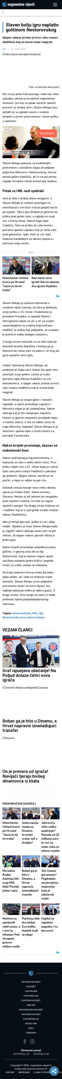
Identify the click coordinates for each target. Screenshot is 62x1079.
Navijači (31, 1005)
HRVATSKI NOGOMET (31, 982)
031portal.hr (21, 1054)
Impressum (24, 1072)
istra (23, 617)
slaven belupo (36, 617)
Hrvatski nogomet (31, 1014)
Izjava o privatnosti (44, 1072)
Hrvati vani (31, 1023)
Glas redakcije (31, 1019)
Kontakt (10, 1072)
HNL (35, 613)
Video (31, 1028)
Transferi (31, 1033)
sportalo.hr (41, 1054)
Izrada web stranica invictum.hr (31, 1068)
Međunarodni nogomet (31, 1010)
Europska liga (31, 996)
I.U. (4, 49)
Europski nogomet (31, 1000)
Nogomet (31, 986)
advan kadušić (21, 613)
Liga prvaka (31, 991)
